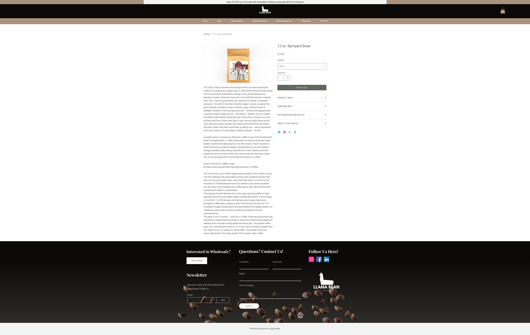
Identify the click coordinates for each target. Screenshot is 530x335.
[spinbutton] (283, 77)
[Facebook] (319, 259)
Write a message (246, 285)
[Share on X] (295, 132)
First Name (244, 262)
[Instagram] (311, 259)
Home (206, 34)
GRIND (281, 60)
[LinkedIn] (326, 259)
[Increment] (288, 77)
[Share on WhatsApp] (289, 132)
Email (189, 295)
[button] (502, 11)
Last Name (277, 262)
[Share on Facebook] (279, 132)
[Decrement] (279, 77)
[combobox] (301, 66)
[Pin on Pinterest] (284, 132)
